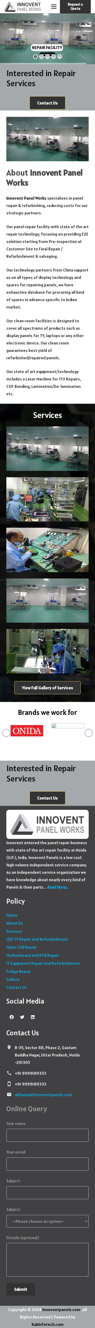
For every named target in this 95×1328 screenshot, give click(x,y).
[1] (47, 600)
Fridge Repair (18, 971)
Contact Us (16, 987)
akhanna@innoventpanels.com (43, 1094)
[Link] (22, 6)
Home (11, 915)
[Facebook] (11, 1017)
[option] (23, 731)
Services (14, 931)
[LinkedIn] (32, 1017)
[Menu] (54, 6)
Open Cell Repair (21, 947)
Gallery (13, 979)
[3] (47, 550)
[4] (47, 499)
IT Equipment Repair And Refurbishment (43, 963)
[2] (47, 651)
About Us (14, 923)
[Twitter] (22, 1017)
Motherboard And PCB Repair (32, 955)
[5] (47, 448)
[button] (6, 733)
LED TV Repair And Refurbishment (37, 939)
